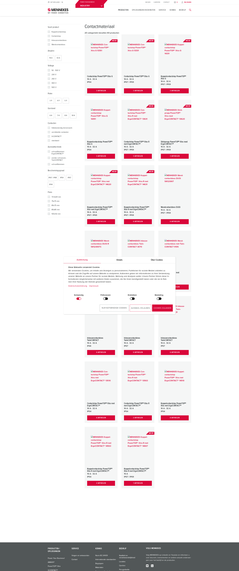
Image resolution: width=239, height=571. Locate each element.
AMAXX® (51, 562)
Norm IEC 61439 (101, 555)
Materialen (99, 567)
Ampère (51, 51)
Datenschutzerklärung (77, 286)
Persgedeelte (124, 570)
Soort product (53, 27)
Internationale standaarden (105, 559)
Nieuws (147, 2)
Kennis (173, 10)
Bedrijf (182, 10)
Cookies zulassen (162, 308)
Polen (50, 94)
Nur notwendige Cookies (114, 308)
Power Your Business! (56, 558)
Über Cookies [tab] (157, 260)
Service (162, 10)
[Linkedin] (152, 565)
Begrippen (99, 563)
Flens (50, 192)
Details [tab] (120, 260)
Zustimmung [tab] (82, 260)
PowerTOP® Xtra (54, 566)
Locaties (122, 562)
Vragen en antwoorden (80, 555)
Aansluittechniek (54, 147)
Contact (166, 2)
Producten (123, 10)
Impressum (94, 286)
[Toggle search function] (190, 10)
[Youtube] (147, 565)
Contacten (52, 123)
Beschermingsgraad (56, 171)
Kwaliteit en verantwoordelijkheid (127, 557)
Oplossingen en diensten (143, 10)
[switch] (105, 298)
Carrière (157, 2)
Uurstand (51, 108)
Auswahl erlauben (140, 308)
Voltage (51, 66)
